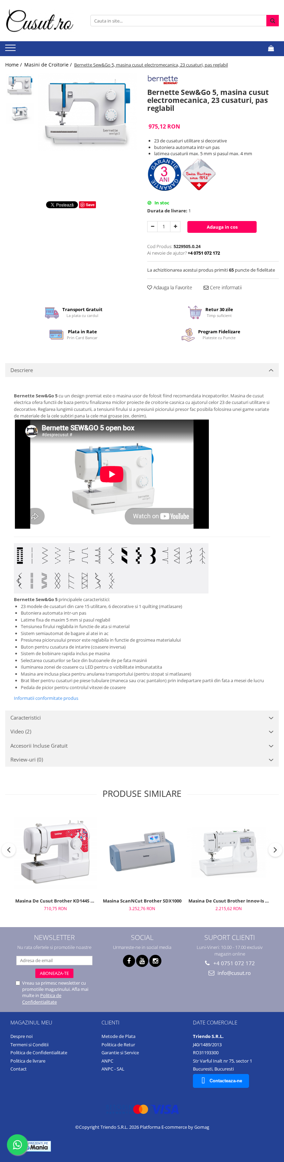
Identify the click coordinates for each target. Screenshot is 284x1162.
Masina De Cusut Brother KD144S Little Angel (56, 901)
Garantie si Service (120, 1052)
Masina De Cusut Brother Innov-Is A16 (229, 901)
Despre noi (21, 1036)
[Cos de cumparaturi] (271, 48)
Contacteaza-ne (226, 1080)
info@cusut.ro (233, 972)
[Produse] (11, 50)
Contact (18, 1069)
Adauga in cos (222, 227)
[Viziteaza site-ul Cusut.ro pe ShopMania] (31, 1146)
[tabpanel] (87, 112)
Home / (14, 64)
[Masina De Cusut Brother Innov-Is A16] (228, 852)
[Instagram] (155, 961)
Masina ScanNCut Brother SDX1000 (142, 901)
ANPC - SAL (112, 1069)
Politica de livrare (27, 1061)
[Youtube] (142, 961)
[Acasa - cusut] (39, 21)
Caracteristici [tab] (25, 717)
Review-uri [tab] (26, 759)
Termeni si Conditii (29, 1044)
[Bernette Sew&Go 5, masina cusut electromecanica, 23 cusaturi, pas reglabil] (87, 112)
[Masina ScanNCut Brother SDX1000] (142, 852)
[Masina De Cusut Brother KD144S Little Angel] (55, 852)
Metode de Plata (118, 1036)
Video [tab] (20, 731)
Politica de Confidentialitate (41, 998)
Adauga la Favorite (172, 287)
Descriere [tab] (21, 370)
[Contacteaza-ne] (254, 48)
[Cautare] (272, 20)
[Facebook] (129, 961)
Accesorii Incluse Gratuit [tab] (39, 745)
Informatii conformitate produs (46, 698)
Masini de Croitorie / (48, 64)
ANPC (107, 1061)
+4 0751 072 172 (233, 963)
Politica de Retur (118, 1044)
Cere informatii (225, 287)
